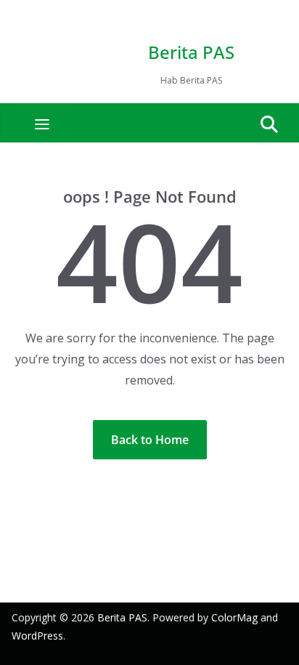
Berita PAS (191, 52)
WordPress (37, 635)
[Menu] (42, 124)
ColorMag (234, 617)
